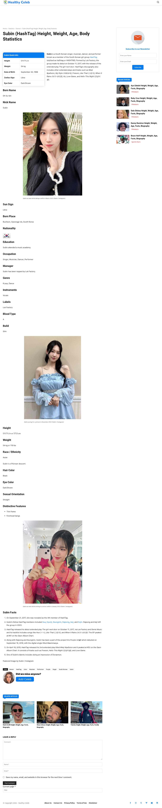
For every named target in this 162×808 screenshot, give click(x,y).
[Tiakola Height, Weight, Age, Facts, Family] (86, 712)
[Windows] (152, 803)
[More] (83, 46)
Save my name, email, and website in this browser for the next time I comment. (39, 777)
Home (5, 29)
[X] (141, 803)
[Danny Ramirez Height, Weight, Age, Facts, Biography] (123, 126)
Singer (55, 669)
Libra (25, 669)
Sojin (80, 622)
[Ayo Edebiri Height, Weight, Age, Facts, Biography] (123, 89)
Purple (48, 669)
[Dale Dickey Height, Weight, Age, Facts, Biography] (123, 114)
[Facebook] (130, 803)
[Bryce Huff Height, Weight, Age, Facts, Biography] (123, 139)
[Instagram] (136, 803)
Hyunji (49, 622)
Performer (40, 669)
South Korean (63, 669)
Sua (44, 622)
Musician (32, 669)
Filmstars (135, 92)
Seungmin (57, 622)
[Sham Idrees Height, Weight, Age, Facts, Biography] (52, 712)
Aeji (72, 622)
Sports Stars (136, 142)
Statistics (11, 29)
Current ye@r (9, 786)
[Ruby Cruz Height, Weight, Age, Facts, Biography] (123, 101)
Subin (71, 669)
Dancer (18, 29)
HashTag (18, 669)
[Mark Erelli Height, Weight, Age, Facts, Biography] (18, 712)
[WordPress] (157, 803)
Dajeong (65, 622)
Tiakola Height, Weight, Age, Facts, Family (85, 725)
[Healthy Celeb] (16, 2)
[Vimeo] (146, 803)
